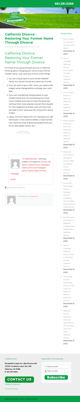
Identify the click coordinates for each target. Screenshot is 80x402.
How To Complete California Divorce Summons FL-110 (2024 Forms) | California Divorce (68, 70)
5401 (30, 162)
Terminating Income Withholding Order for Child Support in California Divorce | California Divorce (68, 288)
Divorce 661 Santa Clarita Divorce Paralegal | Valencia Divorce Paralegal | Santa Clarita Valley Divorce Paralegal (31, 168)
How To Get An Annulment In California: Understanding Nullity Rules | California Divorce (68, 226)
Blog (8, 187)
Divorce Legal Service (18, 187)
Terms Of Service (11, 389)
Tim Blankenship (21, 47)
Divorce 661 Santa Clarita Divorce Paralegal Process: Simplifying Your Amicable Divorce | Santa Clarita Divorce (69, 195)
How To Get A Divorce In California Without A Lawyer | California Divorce (68, 101)
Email (13, 179)
